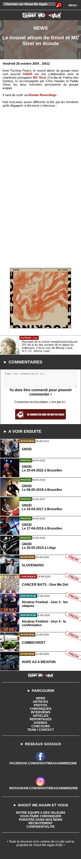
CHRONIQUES (40, 708)
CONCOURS (40, 726)
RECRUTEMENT (40, 823)
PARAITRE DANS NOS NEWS (40, 819)
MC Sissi (39, 77)
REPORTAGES (41, 719)
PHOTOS (40, 705)
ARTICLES (40, 715)
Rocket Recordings (42, 95)
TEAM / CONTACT (40, 729)
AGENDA (40, 722)
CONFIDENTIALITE (41, 826)
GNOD (27, 74)
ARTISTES (40, 701)
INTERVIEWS (40, 712)
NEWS (40, 698)
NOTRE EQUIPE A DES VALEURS (40, 812)
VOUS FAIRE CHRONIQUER (40, 816)
